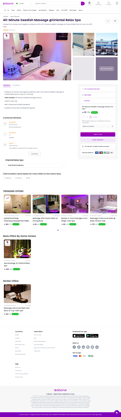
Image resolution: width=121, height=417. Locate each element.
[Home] (8, 3)
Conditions (16, 85)
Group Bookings (38, 344)
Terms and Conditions (21, 374)
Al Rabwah (8, 178)
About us (17, 367)
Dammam (18, 341)
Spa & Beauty (14, 16)
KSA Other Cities (20, 344)
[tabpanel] (17, 212)
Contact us (18, 370)
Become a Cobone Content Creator (44, 348)
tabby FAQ (37, 351)
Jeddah (5, 16)
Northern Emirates (20, 354)
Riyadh (28, 178)
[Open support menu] (116, 412)
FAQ (35, 338)
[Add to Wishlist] (115, 21)
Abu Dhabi (18, 351)
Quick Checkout (97, 140)
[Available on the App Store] (79, 336)
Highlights (7, 85)
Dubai (17, 348)
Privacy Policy (19, 377)
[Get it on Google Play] (92, 336)
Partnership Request (40, 341)
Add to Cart (98, 134)
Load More (34, 154)
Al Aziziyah (18, 178)
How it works (37, 335)
